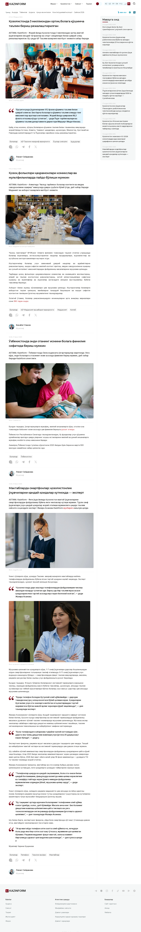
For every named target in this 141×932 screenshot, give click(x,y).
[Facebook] (29, 147)
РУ (113, 4)
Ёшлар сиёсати (60, 142)
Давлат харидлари (62, 921)
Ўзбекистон (26, 457)
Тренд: (8, 12)
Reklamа (108, 912)
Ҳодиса (32, 12)
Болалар (14, 142)
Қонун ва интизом (43, 12)
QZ (110, 4)
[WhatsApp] (17, 147)
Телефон (25, 855)
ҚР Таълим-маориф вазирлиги (35, 142)
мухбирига (68, 508)
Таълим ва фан (39, 855)
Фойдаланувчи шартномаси (66, 904)
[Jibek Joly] (123, 12)
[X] (35, 147)
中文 (121, 4)
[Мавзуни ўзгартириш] (99, 4)
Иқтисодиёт (10, 917)
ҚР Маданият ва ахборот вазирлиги (37, 310)
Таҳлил (89, 4)
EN (117, 4)
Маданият (62, 310)
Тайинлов (23, 12)
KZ (106, 4)
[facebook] (112, 891)
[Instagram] (10, 147)
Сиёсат (8, 908)
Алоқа (107, 908)
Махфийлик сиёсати (63, 908)
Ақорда (15, 12)
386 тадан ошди (21, 301)
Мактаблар (54, 855)
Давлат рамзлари (62, 912)
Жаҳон (8, 921)
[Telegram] (23, 147)
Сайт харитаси (110, 904)
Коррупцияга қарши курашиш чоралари (70, 917)
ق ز (125, 4)
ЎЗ (129, 4)
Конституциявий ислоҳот (62, 12)
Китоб (73, 310)
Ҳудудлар (75, 142)
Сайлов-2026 (79, 12)
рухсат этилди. (68, 429)
